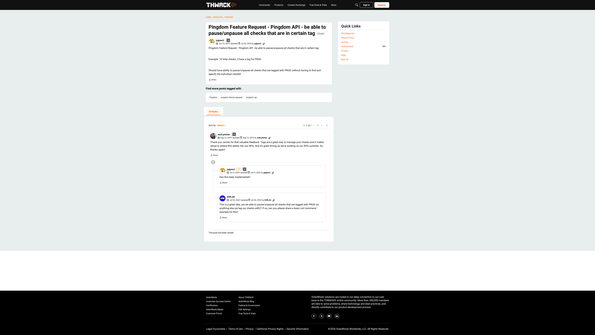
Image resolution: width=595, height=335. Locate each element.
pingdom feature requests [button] (231, 97)
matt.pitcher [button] (224, 134)
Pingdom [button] (213, 97)
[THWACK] (221, 5)
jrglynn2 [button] (220, 40)
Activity (344, 42)
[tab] (213, 112)
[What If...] (228, 40)
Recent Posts (347, 37)
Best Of (344, 59)
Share (212, 80)
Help (343, 55)
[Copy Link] (264, 43)
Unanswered (363, 46)
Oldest (220, 125)
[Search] (356, 5)
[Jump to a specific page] (326, 125)
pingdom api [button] (251, 97)
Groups (344, 50)
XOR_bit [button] (231, 197)
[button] (212, 42)
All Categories (347, 33)
